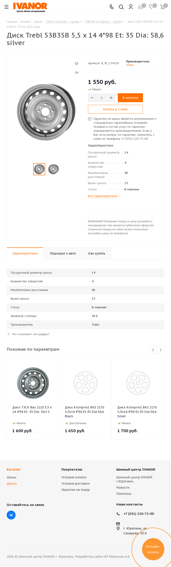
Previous (153, 350)
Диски (12, 483)
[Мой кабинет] (130, 7)
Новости (122, 487)
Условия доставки (75, 483)
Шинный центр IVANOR (135, 469)
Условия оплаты (73, 477)
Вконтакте (11, 515)
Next (160, 350)
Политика (123, 494)
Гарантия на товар (75, 490)
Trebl (130, 65)
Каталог (14, 469)
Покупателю (71, 469)
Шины (11, 477)
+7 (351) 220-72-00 (138, 513)
